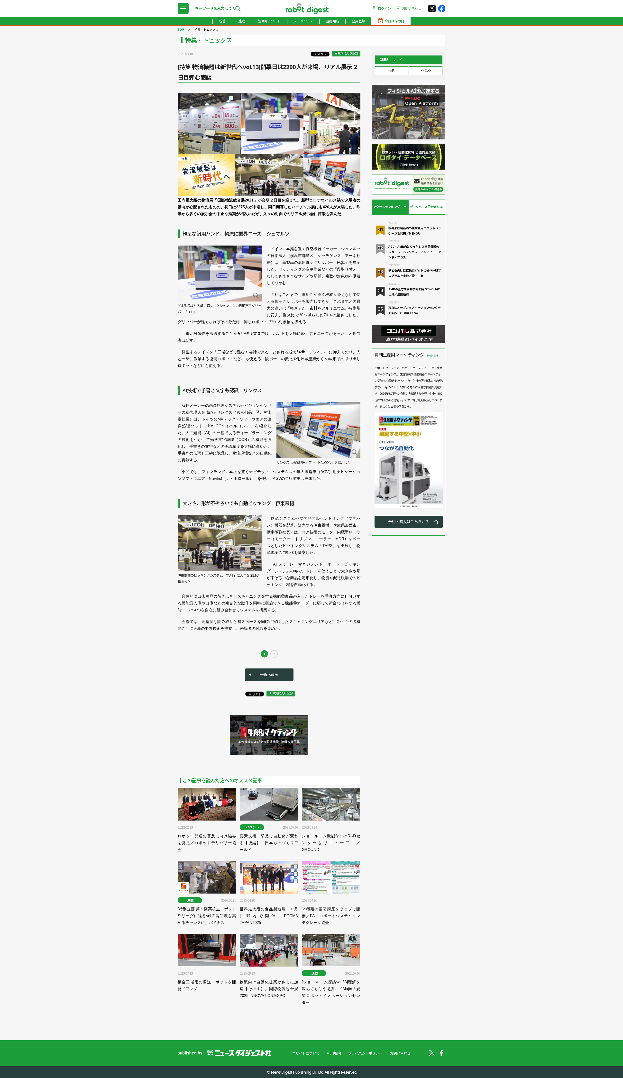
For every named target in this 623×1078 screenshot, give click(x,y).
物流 (391, 70)
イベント (425, 70)
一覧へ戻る (269, 674)
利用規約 (334, 1053)
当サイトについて (306, 1053)
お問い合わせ (411, 8)
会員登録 (358, 21)
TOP (181, 29)
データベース (303, 21)
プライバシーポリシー (365, 1053)
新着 (222, 21)
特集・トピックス (206, 29)
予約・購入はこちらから (408, 521)
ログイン (384, 8)
